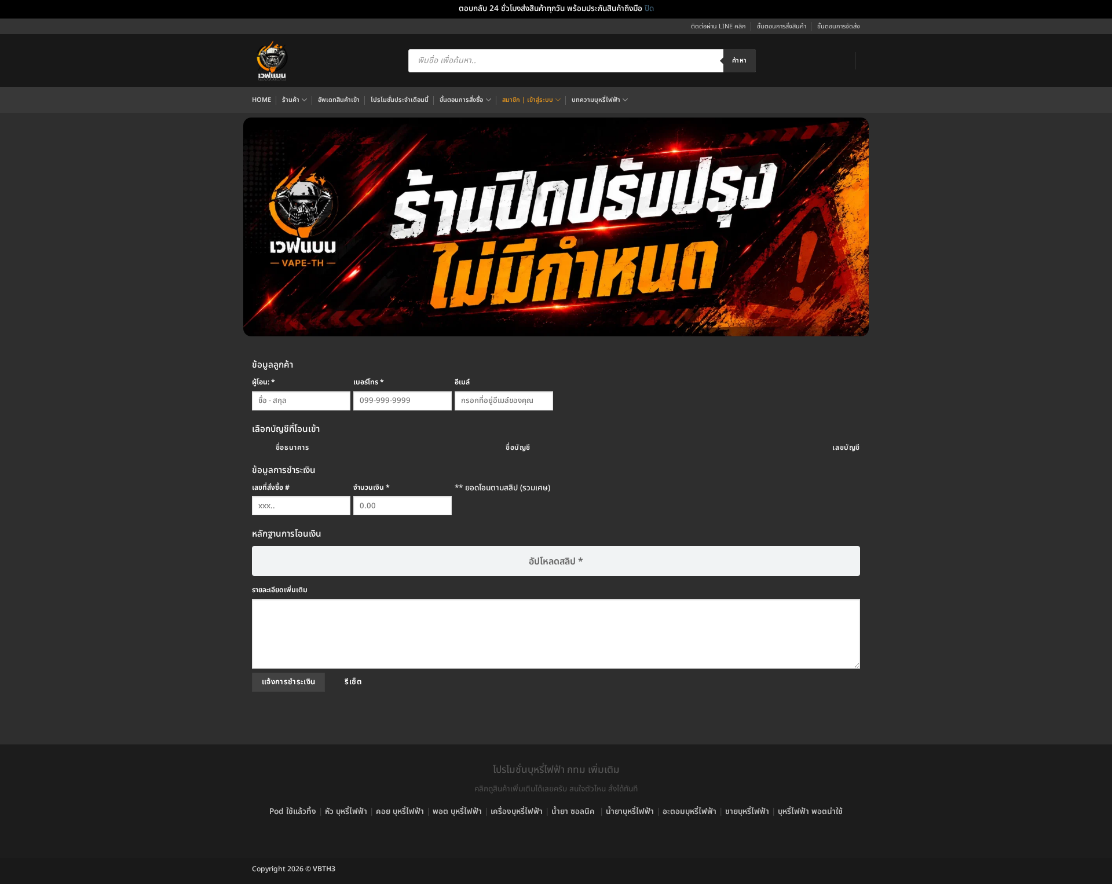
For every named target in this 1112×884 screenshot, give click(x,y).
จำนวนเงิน (371, 487)
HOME (261, 100)
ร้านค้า (290, 100)
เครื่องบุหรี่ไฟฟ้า (517, 811)
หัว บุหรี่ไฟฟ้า (346, 811)
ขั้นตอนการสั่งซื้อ (461, 100)
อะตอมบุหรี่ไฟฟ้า (689, 811)
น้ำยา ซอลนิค (573, 811)
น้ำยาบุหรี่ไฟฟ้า (630, 811)
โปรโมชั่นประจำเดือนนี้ (400, 100)
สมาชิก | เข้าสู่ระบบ (527, 100)
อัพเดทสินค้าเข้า (339, 100)
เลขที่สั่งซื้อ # (271, 487)
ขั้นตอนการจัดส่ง (838, 26)
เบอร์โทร (368, 382)
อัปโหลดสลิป (556, 561)
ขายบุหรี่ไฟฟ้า (747, 811)
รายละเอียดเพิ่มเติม (280, 590)
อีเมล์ (462, 382)
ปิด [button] (649, 8)
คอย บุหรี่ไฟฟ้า (400, 811)
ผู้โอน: (263, 382)
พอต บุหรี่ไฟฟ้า (457, 811)
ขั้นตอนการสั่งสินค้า (781, 26)
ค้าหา (739, 60)
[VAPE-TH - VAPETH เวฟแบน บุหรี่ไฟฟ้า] (272, 61)
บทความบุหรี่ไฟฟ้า (596, 100)
